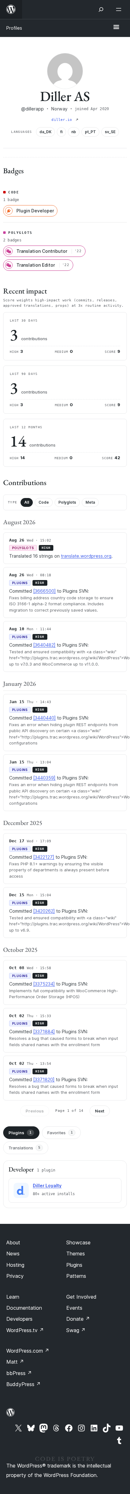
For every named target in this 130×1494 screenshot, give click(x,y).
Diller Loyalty (47, 1185)
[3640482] (44, 645)
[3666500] (44, 591)
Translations (24, 1147)
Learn (12, 1297)
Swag (76, 1330)
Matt (15, 1362)
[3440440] (44, 717)
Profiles (14, 28)
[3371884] (44, 1031)
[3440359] (44, 777)
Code (43, 502)
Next (99, 1110)
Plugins (20, 1132)
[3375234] (44, 984)
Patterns (76, 1276)
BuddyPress (23, 1384)
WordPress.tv (25, 1330)
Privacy (15, 1276)
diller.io (62, 120)
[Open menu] (120, 9)
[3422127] (43, 857)
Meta (90, 502)
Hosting (15, 1265)
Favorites (60, 1132)
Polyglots (67, 502)
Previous (35, 1110)
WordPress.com (27, 1351)
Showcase (78, 1242)
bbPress (19, 1373)
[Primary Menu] (116, 27)
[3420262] (44, 911)
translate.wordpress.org (86, 556)
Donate (78, 1319)
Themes (75, 1253)
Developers (19, 1319)
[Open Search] (101, 9)
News (13, 1253)
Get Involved (81, 1297)
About (13, 1242)
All (26, 502)
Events (74, 1308)
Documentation (24, 1308)
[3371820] (44, 1079)
